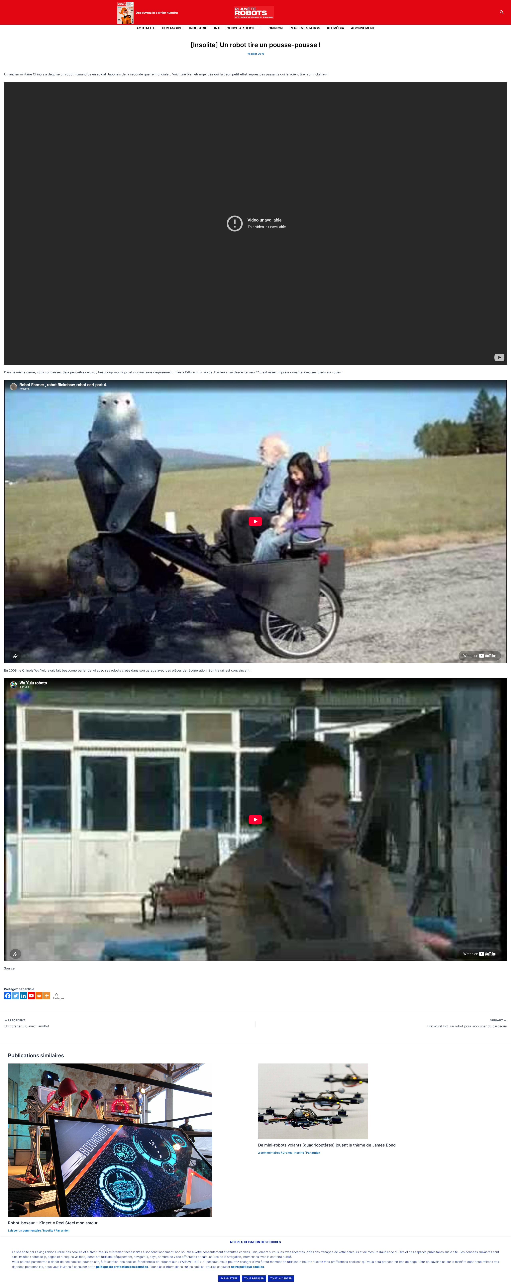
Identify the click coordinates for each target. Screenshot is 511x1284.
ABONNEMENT (363, 28)
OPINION (275, 28)
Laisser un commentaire (24, 1230)
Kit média (335, 28)
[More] (46, 995)
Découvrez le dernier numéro (157, 13)
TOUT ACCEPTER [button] (281, 1278)
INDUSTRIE (198, 28)
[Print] (39, 995)
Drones (287, 1152)
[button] (502, 12)
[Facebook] (7, 995)
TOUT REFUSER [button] (254, 1278)
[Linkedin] (23, 995)
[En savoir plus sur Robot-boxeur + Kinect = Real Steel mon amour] (110, 1140)
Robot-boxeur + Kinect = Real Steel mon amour (53, 1223)
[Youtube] (31, 995)
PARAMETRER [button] (229, 1278)
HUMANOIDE (172, 28)
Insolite (48, 1230)
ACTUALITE (145, 28)
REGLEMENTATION (304, 28)
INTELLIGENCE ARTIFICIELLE (238, 28)
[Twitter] (15, 995)
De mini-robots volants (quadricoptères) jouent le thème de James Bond (327, 1145)
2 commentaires (269, 1152)
